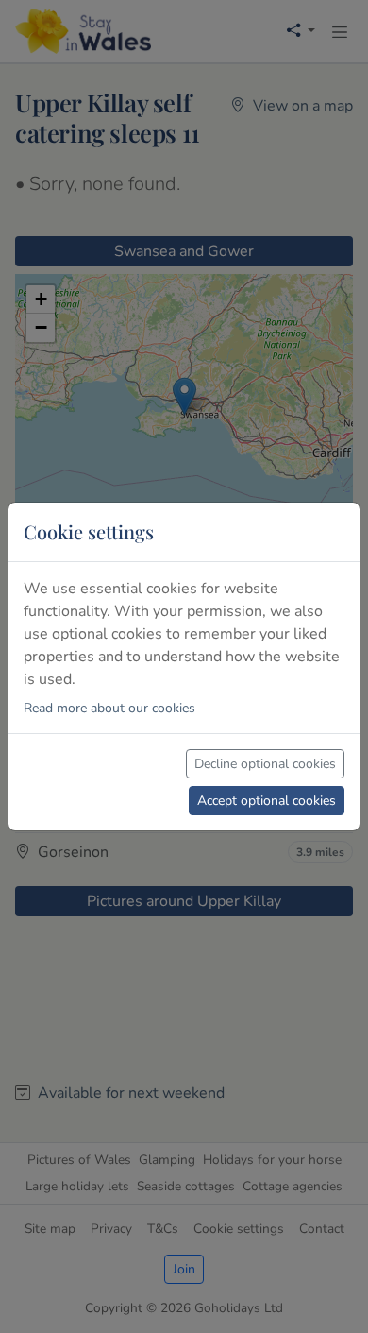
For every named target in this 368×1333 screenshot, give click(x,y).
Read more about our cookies (109, 708)
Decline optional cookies (265, 764)
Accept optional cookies (266, 801)
